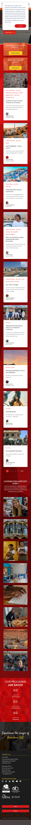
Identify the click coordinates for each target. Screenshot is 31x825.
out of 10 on (16, 706)
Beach (12, 367)
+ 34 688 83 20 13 (7, 773)
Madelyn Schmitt (10, 343)
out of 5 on (16, 695)
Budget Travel (9, 95)
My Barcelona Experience (12, 92)
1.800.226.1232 (6, 763)
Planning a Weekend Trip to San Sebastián (15, 371)
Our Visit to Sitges (12, 285)
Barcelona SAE (9, 159)
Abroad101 (16, 719)
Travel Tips (16, 95)
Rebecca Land (9, 384)
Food (23, 279)
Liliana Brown (9, 423)
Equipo (7, 143)
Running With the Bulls (14, 451)
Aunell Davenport (10, 205)
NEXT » (22, 471)
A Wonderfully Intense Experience (14, 190)
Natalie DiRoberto (10, 298)
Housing (8, 231)
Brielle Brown (9, 254)
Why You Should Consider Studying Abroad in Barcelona (15, 239)
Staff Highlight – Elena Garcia (14, 147)
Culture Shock (9, 184)
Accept (20, 26)
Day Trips (18, 90)
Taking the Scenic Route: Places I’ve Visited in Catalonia (14, 327)
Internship (8, 186)
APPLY (15, 811)
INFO (15, 806)
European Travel (10, 97)
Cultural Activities (10, 90)
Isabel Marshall (9, 116)
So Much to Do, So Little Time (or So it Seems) (14, 101)
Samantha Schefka (10, 462)
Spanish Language (10, 234)
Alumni (21, 92)
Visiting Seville (11, 412)
